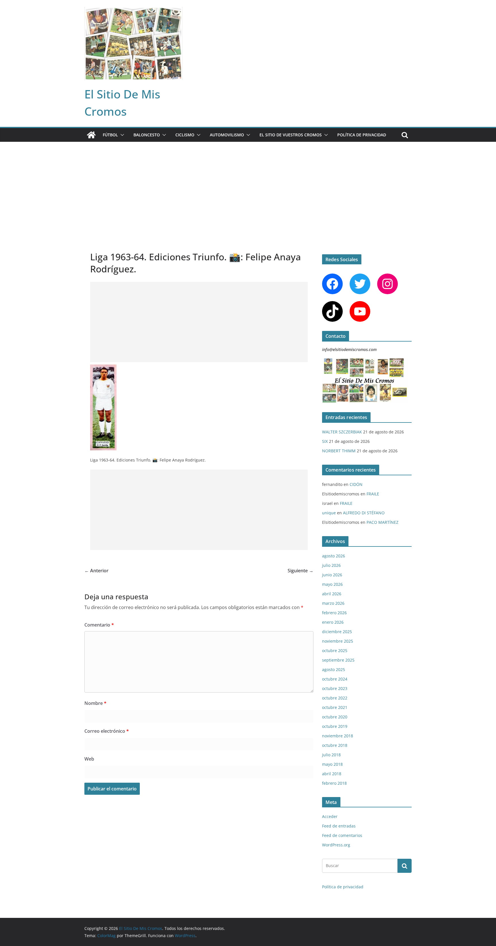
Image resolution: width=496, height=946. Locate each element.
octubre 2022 (334, 698)
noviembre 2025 (337, 641)
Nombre (95, 703)
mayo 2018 (332, 764)
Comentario (99, 625)
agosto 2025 (333, 669)
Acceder (330, 816)
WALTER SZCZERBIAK (342, 432)
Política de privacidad (361, 134)
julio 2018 (331, 754)
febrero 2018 (334, 783)
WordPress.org (336, 845)
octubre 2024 (334, 679)
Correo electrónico (106, 731)
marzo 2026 (333, 603)
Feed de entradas (339, 826)
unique (329, 512)
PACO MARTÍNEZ (382, 522)
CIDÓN (356, 484)
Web (89, 759)
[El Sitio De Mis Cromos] (91, 135)
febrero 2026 (334, 612)
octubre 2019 (334, 726)
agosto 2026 (333, 556)
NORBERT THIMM (339, 450)
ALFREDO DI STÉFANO (364, 512)
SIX (325, 441)
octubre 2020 (334, 717)
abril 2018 (331, 773)
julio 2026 (331, 565)
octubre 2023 (334, 688)
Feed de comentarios (342, 835)
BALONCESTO (146, 134)
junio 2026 (332, 574)
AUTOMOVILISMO (227, 134)
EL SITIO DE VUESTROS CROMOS (290, 134)
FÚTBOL (110, 134)
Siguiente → (300, 570)
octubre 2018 (334, 745)
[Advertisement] (248, 185)
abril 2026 (331, 593)
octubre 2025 (334, 650)
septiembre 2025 (338, 660)
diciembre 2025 (337, 631)
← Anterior (96, 570)
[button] (121, 135)
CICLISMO (184, 134)
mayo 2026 (332, 584)
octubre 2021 (334, 707)
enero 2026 (333, 622)
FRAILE (373, 494)
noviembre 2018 (337, 735)
